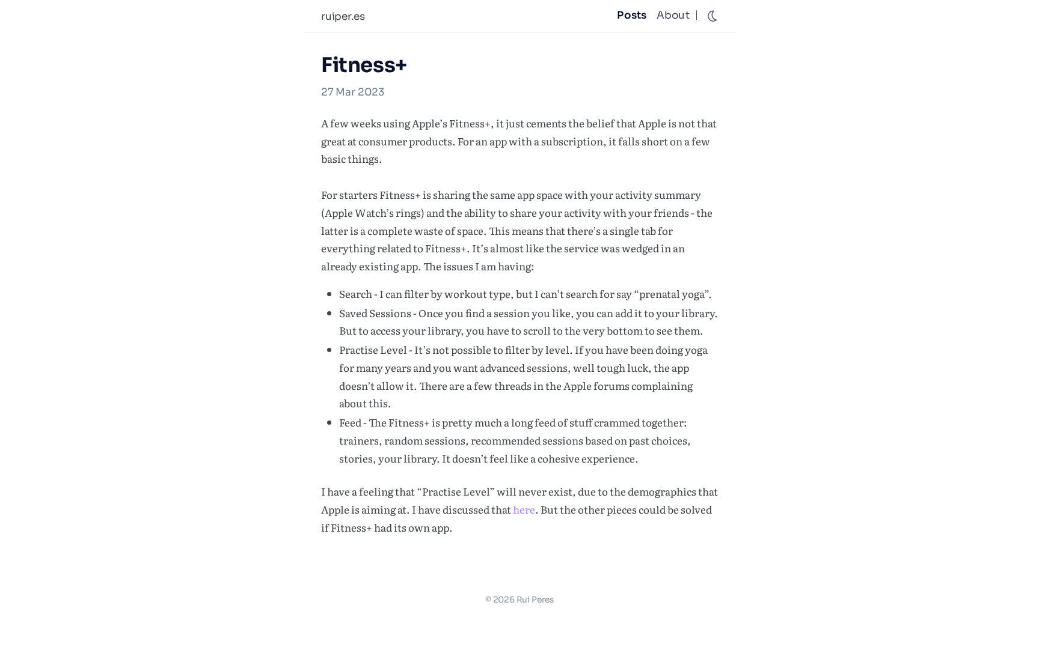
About (673, 15)
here (524, 509)
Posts (631, 15)
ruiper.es (342, 16)
